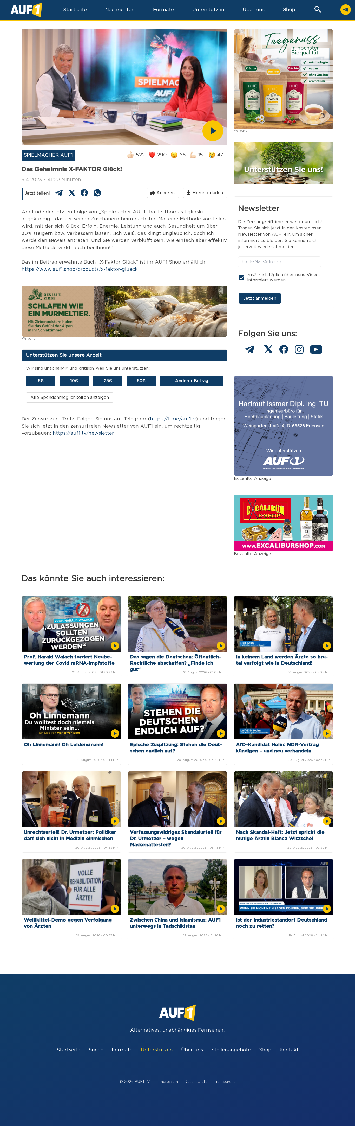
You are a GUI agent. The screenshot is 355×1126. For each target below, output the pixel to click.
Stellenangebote (231, 1049)
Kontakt (289, 1049)
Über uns (192, 1049)
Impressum (168, 1082)
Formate (122, 1049)
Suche (96, 1049)
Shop (289, 9)
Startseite (68, 1049)
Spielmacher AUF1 (48, 155)
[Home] (26, 9)
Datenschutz (196, 1082)
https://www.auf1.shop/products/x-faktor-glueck (80, 269)
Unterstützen (157, 1049)
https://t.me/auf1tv (173, 419)
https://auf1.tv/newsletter (83, 433)
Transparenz (225, 1082)
